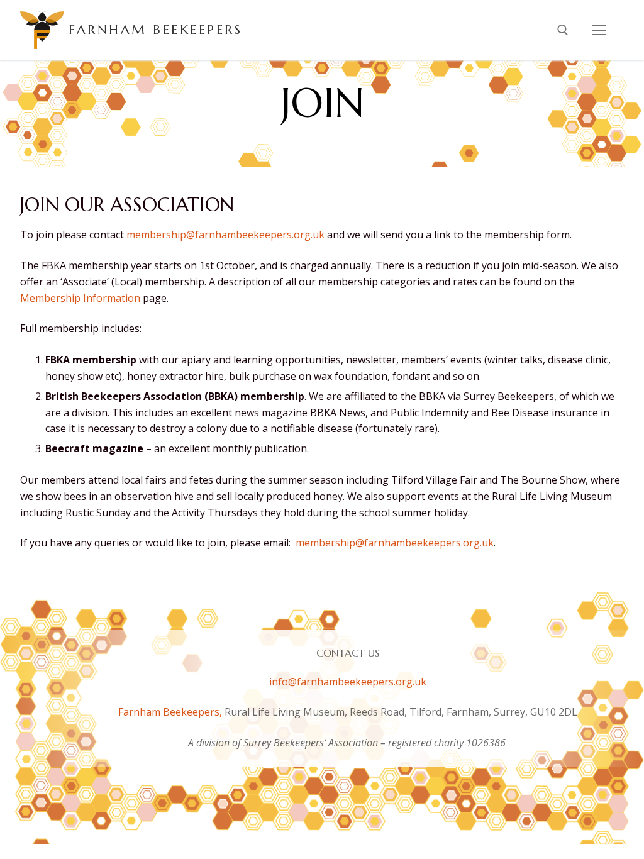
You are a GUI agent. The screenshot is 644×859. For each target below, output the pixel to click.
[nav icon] (599, 30)
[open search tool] (563, 30)
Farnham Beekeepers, (171, 712)
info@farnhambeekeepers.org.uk (347, 682)
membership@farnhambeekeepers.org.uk (225, 234)
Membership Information (80, 298)
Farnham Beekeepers (155, 30)
